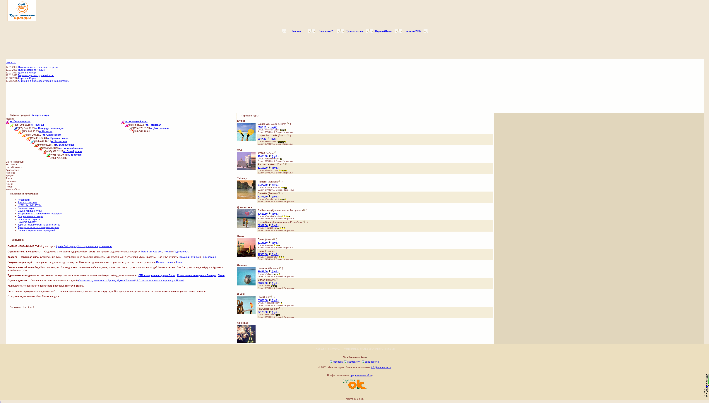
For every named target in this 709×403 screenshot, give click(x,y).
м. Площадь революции (49, 128)
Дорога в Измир (27, 72)
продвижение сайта (361, 375)
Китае (179, 262)
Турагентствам (351, 348)
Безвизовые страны (29, 219)
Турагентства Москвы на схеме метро (39, 224)
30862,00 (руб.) (268, 283)
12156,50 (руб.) (268, 242)
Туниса (195, 257)
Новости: (11, 62)
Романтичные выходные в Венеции (196, 275)
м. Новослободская (71, 148)
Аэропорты (24, 199)
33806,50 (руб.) (268, 300)
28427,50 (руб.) (268, 271)
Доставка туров (26, 208)
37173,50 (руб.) (268, 312)
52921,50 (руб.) (268, 225)
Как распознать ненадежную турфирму (40, 213)
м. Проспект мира (57, 138)
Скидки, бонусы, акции (30, 216)
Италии (160, 262)
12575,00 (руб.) (268, 254)
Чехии (167, 251)
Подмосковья (180, 251)
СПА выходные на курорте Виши (156, 275)
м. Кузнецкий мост (136, 121)
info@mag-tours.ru (381, 367)
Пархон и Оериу (27, 78)
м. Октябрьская (72, 151)
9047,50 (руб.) (267, 138)
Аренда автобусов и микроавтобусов (38, 227)
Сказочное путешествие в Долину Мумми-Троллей (106, 280)
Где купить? (333, 348)
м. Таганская (153, 124)
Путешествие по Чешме (31, 69)
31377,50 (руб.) (268, 185)
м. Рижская (45, 131)
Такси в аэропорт (27, 202)
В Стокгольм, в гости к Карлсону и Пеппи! (160, 280)
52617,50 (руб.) (268, 213)
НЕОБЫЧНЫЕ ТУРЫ (30, 205)
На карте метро (40, 115)
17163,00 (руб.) (268, 167)
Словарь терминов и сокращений (36, 230)
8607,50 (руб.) (267, 127)
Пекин (221, 275)
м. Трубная (37, 124)
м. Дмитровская (159, 128)
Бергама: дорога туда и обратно (36, 75)
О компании (388, 348)
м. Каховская (59, 141)
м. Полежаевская (20, 121)
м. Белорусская (64, 144)
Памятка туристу (27, 222)
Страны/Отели (370, 348)
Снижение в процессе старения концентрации (43, 81)
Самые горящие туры (30, 210)
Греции (169, 262)
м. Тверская (74, 154)
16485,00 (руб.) (268, 156)
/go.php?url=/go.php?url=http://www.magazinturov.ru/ (84, 246)
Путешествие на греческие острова (38, 67)
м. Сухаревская (52, 134)
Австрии (157, 251)
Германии (146, 251)
